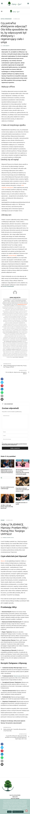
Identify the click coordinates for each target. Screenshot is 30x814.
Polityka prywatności (15, 795)
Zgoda (9, 811)
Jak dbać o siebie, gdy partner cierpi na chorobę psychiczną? (7, 506)
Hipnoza (3, 561)
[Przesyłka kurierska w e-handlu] (22, 497)
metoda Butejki (12, 255)
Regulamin (15, 796)
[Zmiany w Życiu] (15, 11)
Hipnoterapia (17, 676)
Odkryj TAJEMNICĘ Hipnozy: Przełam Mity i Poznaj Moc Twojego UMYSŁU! (14, 529)
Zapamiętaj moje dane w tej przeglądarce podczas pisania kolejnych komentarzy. (14, 444)
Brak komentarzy (8, 404)
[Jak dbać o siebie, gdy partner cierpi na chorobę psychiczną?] (7, 498)
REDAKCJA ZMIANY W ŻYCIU (8, 537)
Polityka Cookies (15, 798)
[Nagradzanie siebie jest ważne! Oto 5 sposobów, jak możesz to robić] (22, 481)
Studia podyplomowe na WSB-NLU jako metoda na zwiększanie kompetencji (7, 471)
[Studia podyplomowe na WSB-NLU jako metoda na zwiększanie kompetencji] (7, 463)
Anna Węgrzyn (6, 45)
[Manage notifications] (26, 811)
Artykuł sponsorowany (6, 18)
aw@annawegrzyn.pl (22, 304)
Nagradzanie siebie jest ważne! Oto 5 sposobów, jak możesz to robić (22, 489)
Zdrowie (2, 520)
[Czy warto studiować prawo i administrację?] (7, 481)
